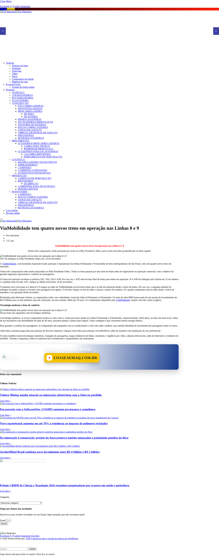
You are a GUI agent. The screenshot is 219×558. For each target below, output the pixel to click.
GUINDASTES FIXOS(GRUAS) (34, 173)
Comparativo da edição (23, 79)
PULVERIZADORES (22, 98)
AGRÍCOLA (18, 92)
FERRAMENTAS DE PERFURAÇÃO (43, 157)
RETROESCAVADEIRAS (31, 138)
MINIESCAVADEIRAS (29, 119)
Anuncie (11, 9)
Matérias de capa (20, 81)
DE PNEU (29, 114)
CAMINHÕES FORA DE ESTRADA (36, 186)
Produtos (10, 89)
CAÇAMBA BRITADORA (37, 154)
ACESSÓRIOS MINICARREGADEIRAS (38, 143)
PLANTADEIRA (20, 100)
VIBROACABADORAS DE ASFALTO (38, 132)
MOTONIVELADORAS (30, 108)
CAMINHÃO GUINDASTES (32, 170)
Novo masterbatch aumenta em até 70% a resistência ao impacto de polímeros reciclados (54, 423)
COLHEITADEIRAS (22, 95)
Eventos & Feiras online (23, 87)
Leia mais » (5, 401)
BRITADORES (25, 181)
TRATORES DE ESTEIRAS (32, 124)
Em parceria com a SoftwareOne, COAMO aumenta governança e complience (47, 409)
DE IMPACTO (31, 183)
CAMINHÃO (24, 167)
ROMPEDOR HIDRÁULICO (38, 148)
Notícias (10, 63)
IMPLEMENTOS (20, 140)
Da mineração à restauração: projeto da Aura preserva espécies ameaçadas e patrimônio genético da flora (64, 437)
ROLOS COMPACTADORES (33, 127)
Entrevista (16, 71)
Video (15, 73)
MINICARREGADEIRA (30, 111)
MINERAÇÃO (19, 175)
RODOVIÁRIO (19, 191)
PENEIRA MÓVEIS (28, 189)
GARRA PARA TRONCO (37, 146)
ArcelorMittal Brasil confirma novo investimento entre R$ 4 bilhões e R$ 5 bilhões (50, 451)
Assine (3, 9)
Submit (32, 549)
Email (3, 520)
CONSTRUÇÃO (20, 103)
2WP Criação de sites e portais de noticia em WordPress (52, 538)
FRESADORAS (26, 135)
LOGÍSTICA (18, 159)
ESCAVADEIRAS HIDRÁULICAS (35, 122)
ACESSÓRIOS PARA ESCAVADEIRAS (38, 151)
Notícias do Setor (20, 65)
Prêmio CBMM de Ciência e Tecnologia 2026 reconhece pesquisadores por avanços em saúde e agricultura (64, 485)
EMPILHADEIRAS (27, 165)
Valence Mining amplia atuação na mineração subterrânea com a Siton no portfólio (51, 395)
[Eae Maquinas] (16, 11)
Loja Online (12, 210)
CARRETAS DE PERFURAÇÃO (34, 178)
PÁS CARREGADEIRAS (31, 106)
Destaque (16, 68)
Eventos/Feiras (13, 84)
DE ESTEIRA (31, 116)
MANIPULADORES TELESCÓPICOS (37, 162)
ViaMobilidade (9, 263)
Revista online (13, 213)
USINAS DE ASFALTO (30, 130)
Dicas (14, 76)
